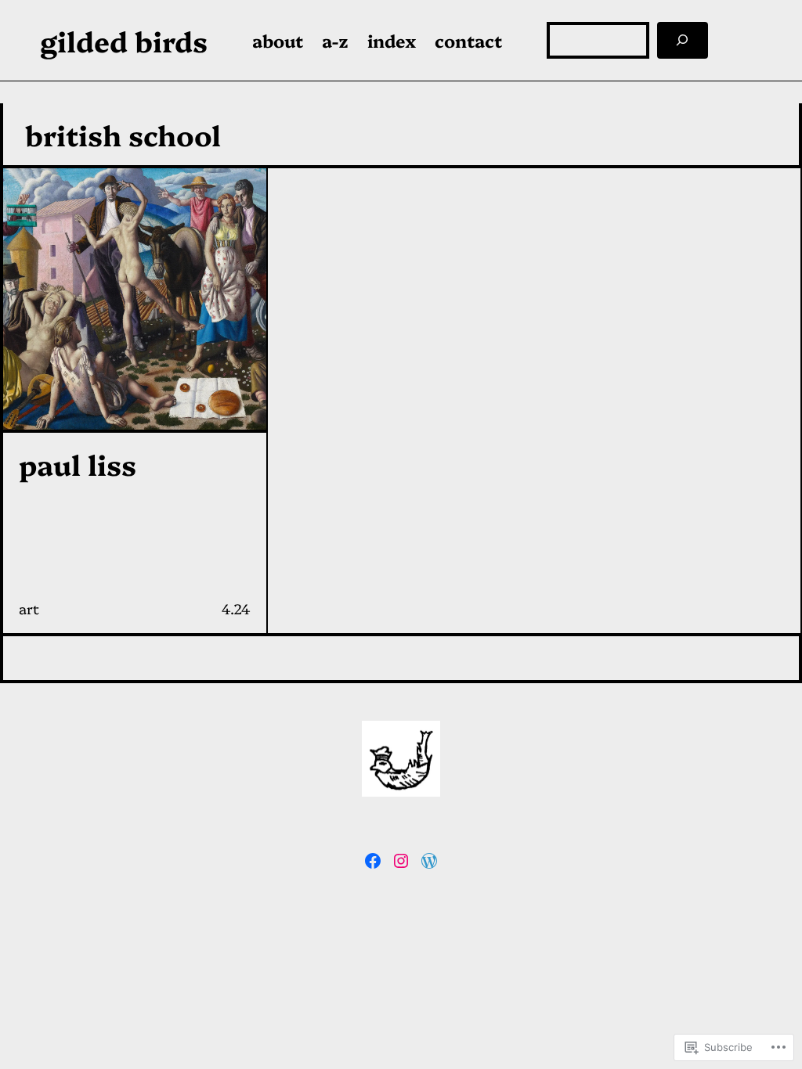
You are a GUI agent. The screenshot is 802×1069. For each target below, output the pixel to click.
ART (29, 608)
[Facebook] (372, 860)
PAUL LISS (77, 464)
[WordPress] (429, 860)
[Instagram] (401, 860)
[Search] (683, 40)
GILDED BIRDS (124, 40)
